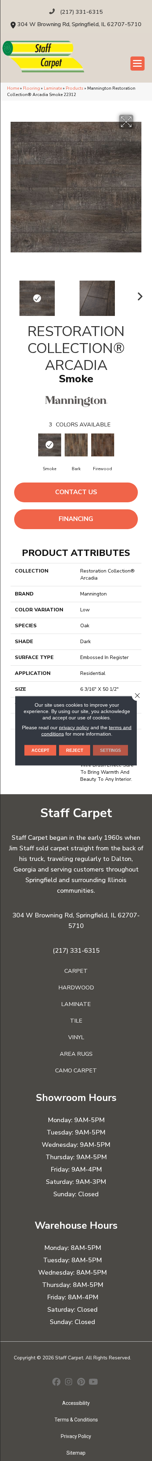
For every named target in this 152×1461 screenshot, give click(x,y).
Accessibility (76, 1403)
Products (74, 88)
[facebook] (56, 1382)
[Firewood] (102, 445)
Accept (40, 750)
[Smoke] (49, 445)
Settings (110, 750)
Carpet (76, 971)
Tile (76, 1021)
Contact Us (76, 492)
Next (137, 294)
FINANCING (76, 519)
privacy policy (74, 727)
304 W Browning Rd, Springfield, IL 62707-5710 (79, 24)
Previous (14, 294)
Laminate (53, 88)
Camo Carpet (76, 1070)
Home (13, 88)
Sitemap (76, 1453)
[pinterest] (81, 1382)
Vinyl (76, 1037)
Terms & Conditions (76, 1420)
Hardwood (76, 988)
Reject (74, 750)
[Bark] (76, 445)
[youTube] (93, 1382)
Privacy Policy (76, 1436)
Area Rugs (76, 1054)
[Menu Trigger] (137, 63)
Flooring (31, 88)
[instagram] (69, 1382)
